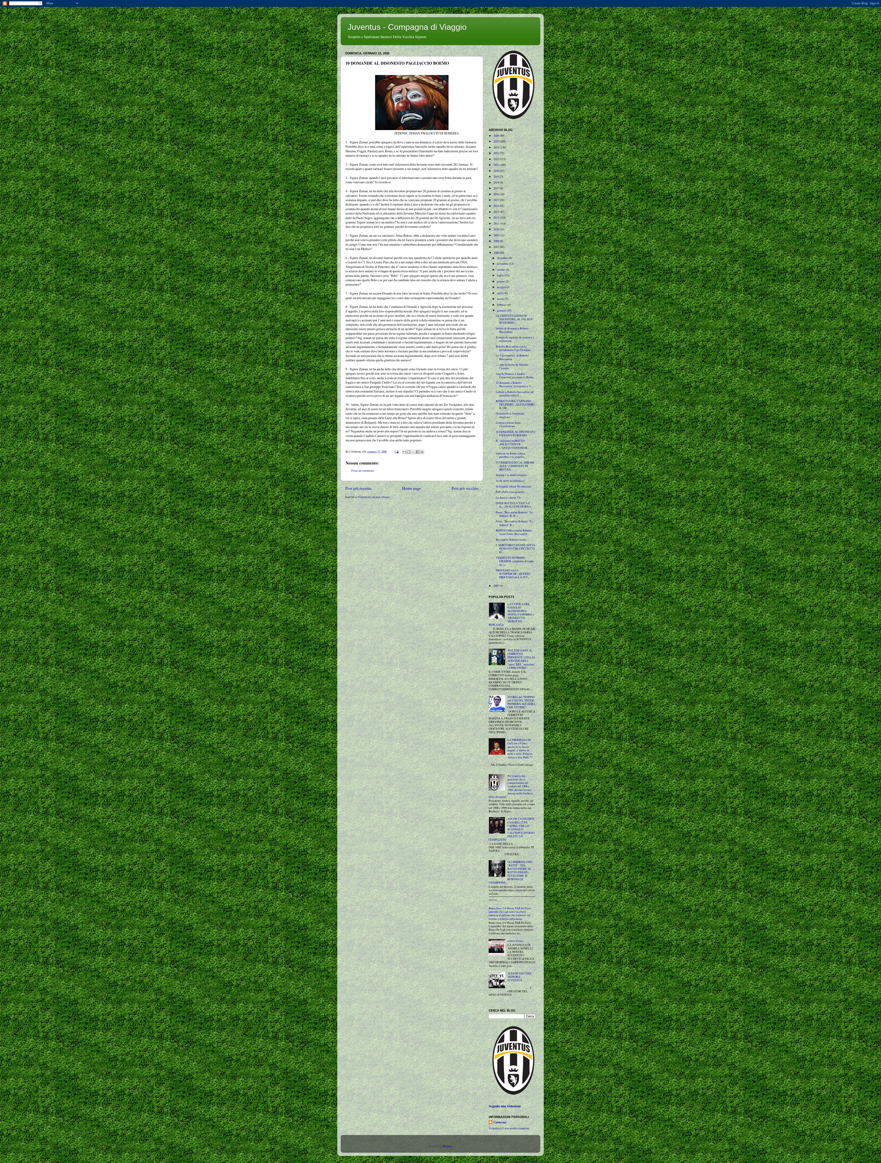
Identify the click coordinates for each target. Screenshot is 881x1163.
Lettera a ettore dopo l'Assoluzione (508, 424)
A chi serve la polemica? (510, 481)
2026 (496, 136)
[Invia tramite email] (404, 452)
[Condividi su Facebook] (417, 452)
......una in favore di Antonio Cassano (512, 366)
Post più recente (358, 488)
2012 (496, 218)
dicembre (503, 258)
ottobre (501, 270)
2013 (496, 212)
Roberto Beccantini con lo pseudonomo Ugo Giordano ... (514, 348)
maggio (501, 287)
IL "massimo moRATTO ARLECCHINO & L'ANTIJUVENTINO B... (512, 444)
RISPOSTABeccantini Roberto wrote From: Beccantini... (514, 532)
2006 (496, 253)
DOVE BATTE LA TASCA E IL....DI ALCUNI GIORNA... (514, 505)
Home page (411, 488)
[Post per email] (396, 452)
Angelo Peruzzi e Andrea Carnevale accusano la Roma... (515, 375)
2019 (496, 176)
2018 (496, 182)
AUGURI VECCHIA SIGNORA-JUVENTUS (519, 976)
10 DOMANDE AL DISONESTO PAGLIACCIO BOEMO (515, 433)
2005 (496, 586)
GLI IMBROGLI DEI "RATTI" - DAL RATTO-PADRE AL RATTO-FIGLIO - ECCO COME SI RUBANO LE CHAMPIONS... (510, 872)
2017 (496, 188)
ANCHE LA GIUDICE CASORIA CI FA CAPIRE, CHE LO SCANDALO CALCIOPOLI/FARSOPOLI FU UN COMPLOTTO (511, 829)
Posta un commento (362, 471)
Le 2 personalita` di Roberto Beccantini (512, 357)
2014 (496, 206)
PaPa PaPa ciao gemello (510, 492)
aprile (501, 293)
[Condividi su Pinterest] (422, 452)
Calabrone (499, 1122)
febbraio (502, 305)
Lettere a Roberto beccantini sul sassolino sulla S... (515, 393)
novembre (503, 264)
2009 (496, 235)
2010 (496, 229)
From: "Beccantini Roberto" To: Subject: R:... (514, 523)
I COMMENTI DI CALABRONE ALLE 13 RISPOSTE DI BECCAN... (515, 466)
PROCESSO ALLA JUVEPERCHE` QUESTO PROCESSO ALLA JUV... (513, 573)
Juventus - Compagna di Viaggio (407, 27)
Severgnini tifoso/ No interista (513, 486)
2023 (496, 153)
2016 (496, 194)
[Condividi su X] (413, 452)
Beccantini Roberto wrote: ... (513, 540)
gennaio (502, 310)
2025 (496, 141)
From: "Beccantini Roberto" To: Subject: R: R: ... (514, 514)
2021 (496, 165)
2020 (496, 171)
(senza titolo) (515, 941)
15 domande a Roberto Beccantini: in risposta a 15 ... (515, 384)
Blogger (447, 1146)
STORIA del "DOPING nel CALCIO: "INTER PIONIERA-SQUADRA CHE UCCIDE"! (521, 702)
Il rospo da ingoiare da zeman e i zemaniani (515, 339)
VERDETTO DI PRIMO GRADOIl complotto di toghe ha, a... (515, 561)
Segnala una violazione (505, 1106)
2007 (496, 247)
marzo (501, 299)
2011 (496, 223)
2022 (496, 159)
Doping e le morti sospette (511, 475)
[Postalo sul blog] (409, 452)
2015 (496, 200)
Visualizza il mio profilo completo (509, 1128)
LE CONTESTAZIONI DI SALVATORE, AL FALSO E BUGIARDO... (514, 319)
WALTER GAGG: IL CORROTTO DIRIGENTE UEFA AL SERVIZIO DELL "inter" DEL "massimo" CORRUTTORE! (521, 659)
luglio (501, 275)
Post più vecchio (465, 488)
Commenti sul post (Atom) (374, 497)
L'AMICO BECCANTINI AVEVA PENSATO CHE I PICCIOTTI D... (515, 548)
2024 (496, 147)
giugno (501, 281)
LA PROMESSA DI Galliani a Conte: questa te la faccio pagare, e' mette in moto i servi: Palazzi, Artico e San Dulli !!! (520, 748)
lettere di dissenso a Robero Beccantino (512, 330)
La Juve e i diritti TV (508, 498)
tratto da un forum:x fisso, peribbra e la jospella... (511, 455)
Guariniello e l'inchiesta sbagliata (510, 415)
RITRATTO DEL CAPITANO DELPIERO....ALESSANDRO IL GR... (515, 404)
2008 (496, 241)
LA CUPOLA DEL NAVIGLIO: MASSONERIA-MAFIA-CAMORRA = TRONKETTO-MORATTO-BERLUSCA (511, 614)
